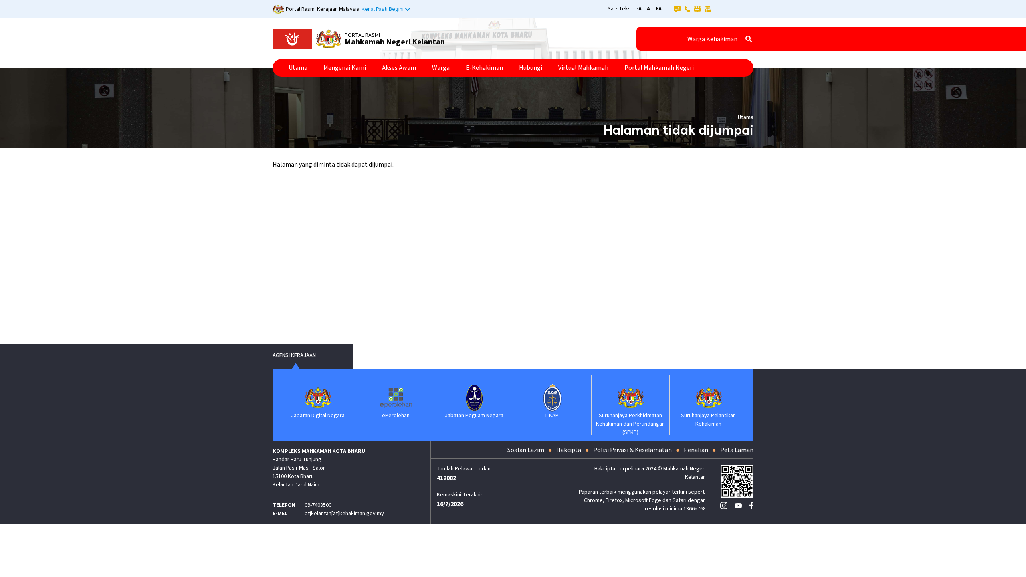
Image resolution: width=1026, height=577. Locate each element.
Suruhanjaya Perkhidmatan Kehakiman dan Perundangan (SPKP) (630, 424)
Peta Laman (736, 450)
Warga (441, 67)
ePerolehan (396, 416)
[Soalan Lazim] (677, 9)
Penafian (696, 450)
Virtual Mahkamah (583, 67)
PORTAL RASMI (362, 35)
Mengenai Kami (344, 67)
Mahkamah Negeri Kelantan (395, 42)
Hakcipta (568, 450)
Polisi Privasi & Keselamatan (632, 450)
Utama (298, 67)
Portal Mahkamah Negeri (659, 67)
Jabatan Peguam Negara (474, 416)
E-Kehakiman (484, 67)
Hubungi (530, 67)
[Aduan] (697, 9)
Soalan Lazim (525, 450)
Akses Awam (399, 67)
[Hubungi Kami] (687, 9)
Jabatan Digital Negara (318, 416)
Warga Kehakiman (712, 39)
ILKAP (552, 416)
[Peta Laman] (708, 9)
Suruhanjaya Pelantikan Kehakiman (708, 420)
